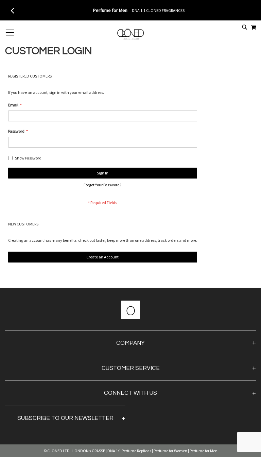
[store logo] (130, 38)
